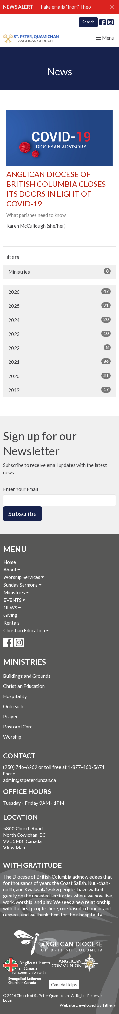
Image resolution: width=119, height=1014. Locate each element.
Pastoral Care (18, 726)
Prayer (10, 716)
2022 (58, 348)
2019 (58, 390)
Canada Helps (64, 984)
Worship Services (22, 577)
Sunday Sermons (21, 585)
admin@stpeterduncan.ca (29, 780)
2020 (58, 376)
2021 (58, 362)
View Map (14, 847)
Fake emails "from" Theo (66, 6)
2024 (58, 320)
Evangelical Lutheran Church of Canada (24, 978)
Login (7, 1000)
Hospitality (15, 696)
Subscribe (22, 513)
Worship (12, 737)
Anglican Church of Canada (26, 964)
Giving (10, 615)
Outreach (13, 706)
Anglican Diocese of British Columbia (61, 943)
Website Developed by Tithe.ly (88, 1005)
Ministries (58, 271)
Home (9, 562)
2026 (58, 292)
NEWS (10, 607)
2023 (58, 334)
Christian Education (24, 630)
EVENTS (13, 600)
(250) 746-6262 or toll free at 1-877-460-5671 (54, 767)
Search (88, 21)
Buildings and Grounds (26, 676)
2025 (58, 306)
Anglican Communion (75, 963)
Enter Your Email (20, 489)
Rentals (11, 623)
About (10, 569)
